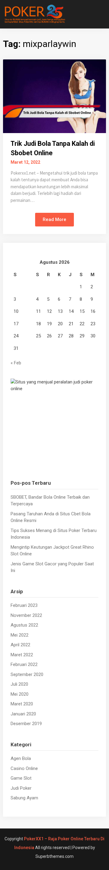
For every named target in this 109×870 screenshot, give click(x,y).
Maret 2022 (22, 655)
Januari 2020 (23, 714)
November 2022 (26, 615)
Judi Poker (21, 788)
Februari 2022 (24, 664)
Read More (54, 219)
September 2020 (27, 674)
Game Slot (21, 778)
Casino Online (24, 768)
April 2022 (20, 644)
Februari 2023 (24, 605)
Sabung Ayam (24, 798)
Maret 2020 (22, 704)
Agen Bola (21, 758)
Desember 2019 (26, 723)
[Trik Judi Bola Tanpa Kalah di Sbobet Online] (54, 96)
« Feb (16, 363)
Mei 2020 (19, 694)
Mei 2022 (19, 635)
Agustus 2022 (24, 625)
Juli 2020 (19, 684)
